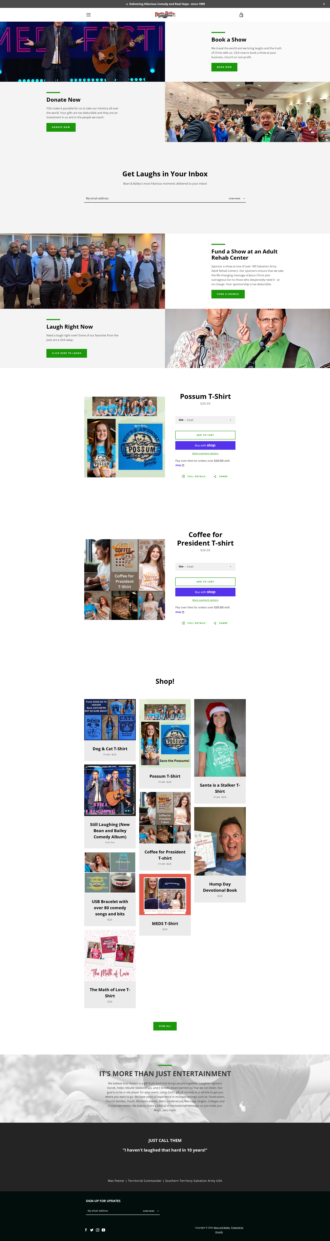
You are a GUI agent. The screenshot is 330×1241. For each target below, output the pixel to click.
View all (165, 1026)
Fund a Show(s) (228, 294)
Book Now (224, 67)
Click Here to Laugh (66, 353)
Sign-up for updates (103, 1201)
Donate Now (61, 127)
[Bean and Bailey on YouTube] (103, 1230)
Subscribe (235, 198)
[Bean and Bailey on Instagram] (97, 1230)
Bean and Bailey (222, 1227)
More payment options (205, 453)
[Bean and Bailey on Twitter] (92, 1230)
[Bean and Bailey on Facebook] (86, 1230)
